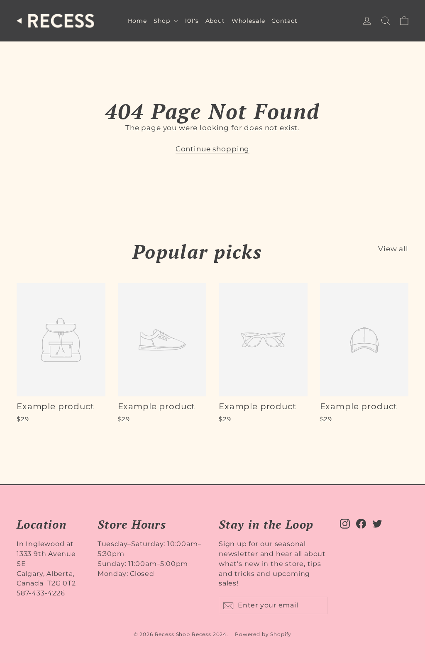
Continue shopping (212, 149)
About (215, 20)
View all (393, 249)
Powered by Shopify (263, 634)
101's (191, 20)
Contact (284, 20)
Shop (163, 20)
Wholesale (248, 20)
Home (137, 20)
